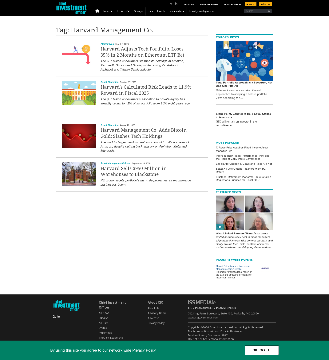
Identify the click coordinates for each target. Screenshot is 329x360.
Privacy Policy (144, 350)
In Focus (122, 11)
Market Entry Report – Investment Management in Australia (233, 267)
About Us (189, 4)
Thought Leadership (111, 337)
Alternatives (107, 44)
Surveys (138, 11)
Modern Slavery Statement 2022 (208, 335)
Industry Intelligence (200, 11)
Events (161, 11)
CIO (190, 308)
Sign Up (266, 4)
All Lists (103, 323)
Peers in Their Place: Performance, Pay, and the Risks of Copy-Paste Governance (242, 157)
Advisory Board (209, 4)
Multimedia (175, 11)
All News (104, 313)
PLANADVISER (204, 308)
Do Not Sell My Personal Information (211, 339)
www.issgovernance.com (203, 317)
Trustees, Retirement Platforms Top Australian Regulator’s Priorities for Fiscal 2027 (243, 178)
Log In (251, 4)
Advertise (153, 318)
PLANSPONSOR (226, 308)
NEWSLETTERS (231, 4)
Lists (150, 11)
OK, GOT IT (261, 350)
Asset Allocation (109, 82)
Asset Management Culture (115, 163)
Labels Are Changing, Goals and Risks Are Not (244, 163)
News (106, 11)
